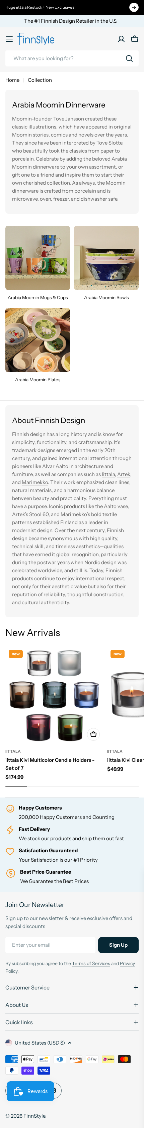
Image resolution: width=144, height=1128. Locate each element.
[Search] (129, 58)
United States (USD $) (40, 1043)
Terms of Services (91, 963)
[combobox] (72, 58)
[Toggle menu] (9, 39)
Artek (123, 474)
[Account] (121, 39)
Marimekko (35, 482)
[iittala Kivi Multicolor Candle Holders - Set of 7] (54, 695)
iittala (13, 751)
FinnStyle (34, 1116)
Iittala (108, 474)
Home (12, 80)
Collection (40, 80)
